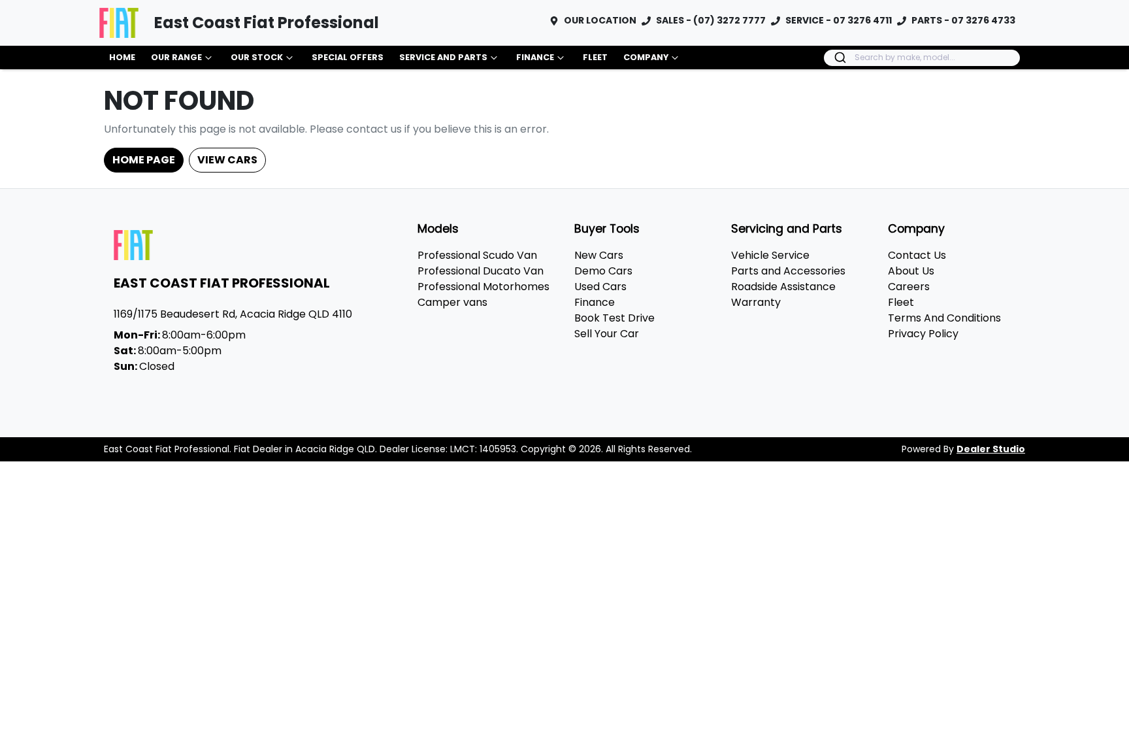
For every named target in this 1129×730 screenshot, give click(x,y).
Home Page (143, 159)
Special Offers (348, 57)
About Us (911, 270)
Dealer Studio (991, 449)
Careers (909, 286)
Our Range (176, 57)
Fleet (595, 57)
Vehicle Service (770, 255)
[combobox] (922, 58)
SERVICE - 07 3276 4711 (838, 20)
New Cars (598, 255)
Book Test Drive (614, 317)
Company (645, 57)
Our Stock (257, 57)
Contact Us (917, 255)
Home (122, 57)
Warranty (756, 302)
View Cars (227, 159)
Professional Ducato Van (480, 270)
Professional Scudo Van (477, 255)
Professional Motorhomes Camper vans (483, 294)
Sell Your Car (606, 333)
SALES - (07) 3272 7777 (711, 20)
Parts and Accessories (788, 270)
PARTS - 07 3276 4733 (963, 20)
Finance (535, 57)
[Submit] (839, 57)
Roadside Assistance (783, 286)
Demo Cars (603, 270)
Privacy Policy (923, 333)
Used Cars (600, 286)
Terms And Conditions (944, 317)
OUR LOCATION (600, 20)
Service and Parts (443, 57)
